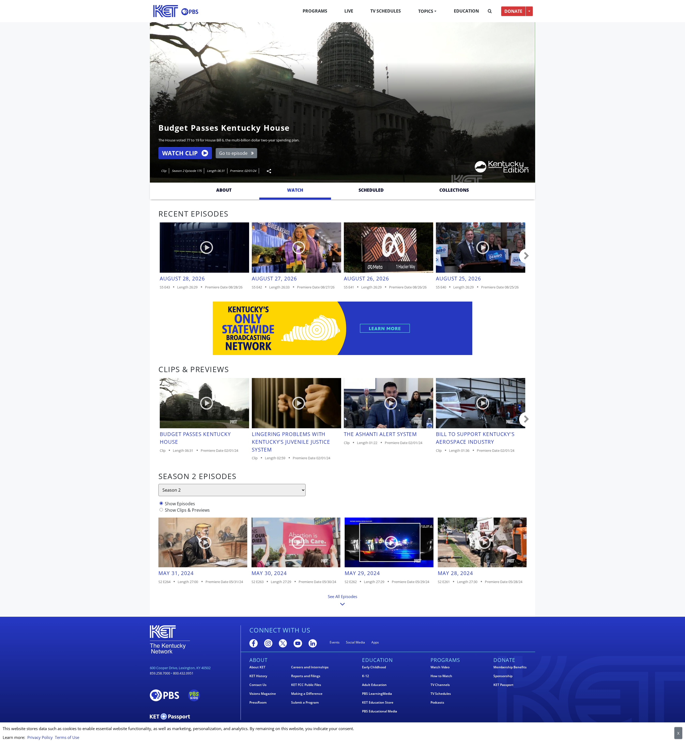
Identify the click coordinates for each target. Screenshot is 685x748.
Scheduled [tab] (371, 190)
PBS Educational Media (379, 711)
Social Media (355, 642)
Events (335, 642)
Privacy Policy (40, 737)
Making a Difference (306, 694)
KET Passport (503, 685)
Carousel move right (526, 256)
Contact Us (258, 685)
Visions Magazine (262, 694)
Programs (315, 11)
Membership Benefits (510, 667)
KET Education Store (377, 702)
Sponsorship (502, 676)
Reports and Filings (305, 676)
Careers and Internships (310, 667)
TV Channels (440, 685)
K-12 (365, 676)
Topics (425, 11)
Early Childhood (374, 667)
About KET (257, 667)
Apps (375, 642)
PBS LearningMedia (377, 694)
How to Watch (441, 676)
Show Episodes (180, 504)
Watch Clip (180, 153)
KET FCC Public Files (306, 685)
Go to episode (233, 153)
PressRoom (258, 702)
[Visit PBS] (190, 11)
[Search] (490, 11)
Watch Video (440, 667)
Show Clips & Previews (187, 510)
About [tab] (223, 190)
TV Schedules (385, 11)
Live (348, 11)
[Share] (266, 171)
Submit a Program (305, 702)
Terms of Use (67, 737)
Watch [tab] (295, 190)
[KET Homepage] (165, 11)
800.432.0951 (183, 673)
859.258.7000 (160, 673)
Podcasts (437, 702)
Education (466, 11)
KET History (258, 676)
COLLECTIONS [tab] (454, 190)
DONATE (513, 11)
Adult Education (374, 685)
